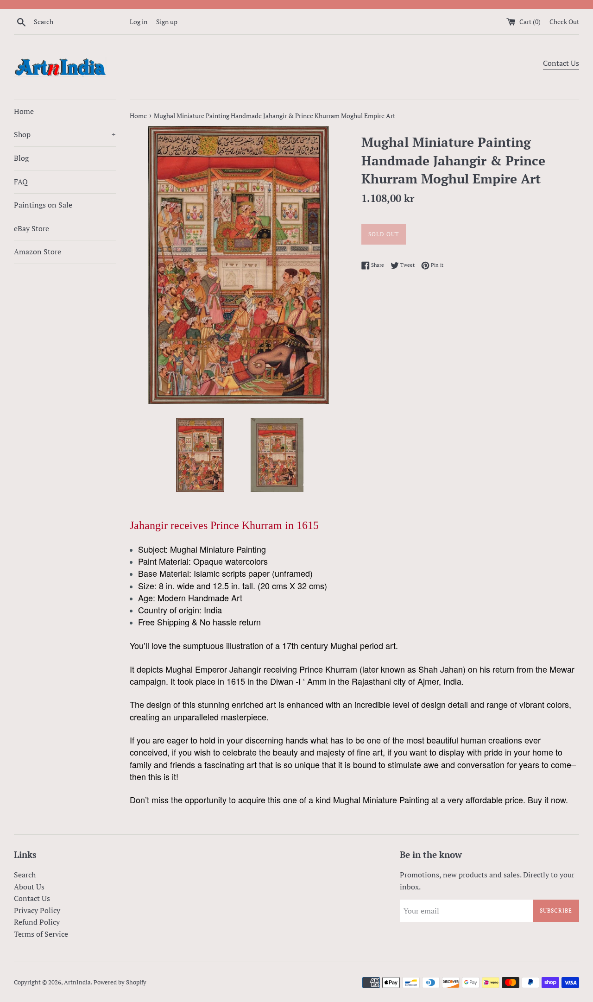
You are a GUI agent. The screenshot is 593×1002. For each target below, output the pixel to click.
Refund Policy (37, 922)
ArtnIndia (77, 982)
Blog (21, 158)
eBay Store (31, 228)
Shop (65, 134)
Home (24, 111)
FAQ (21, 181)
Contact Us (561, 63)
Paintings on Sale (43, 205)
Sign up (166, 21)
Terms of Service (41, 934)
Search (25, 875)
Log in (138, 21)
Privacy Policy (37, 910)
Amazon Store (37, 251)
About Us (29, 887)
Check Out (564, 21)
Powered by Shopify (120, 982)
